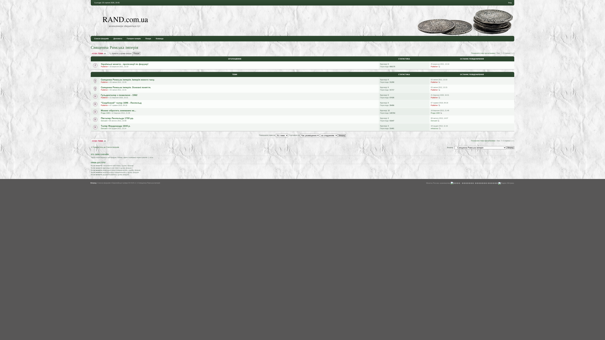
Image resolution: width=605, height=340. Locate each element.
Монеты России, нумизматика (438, 183)
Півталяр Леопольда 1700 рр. (117, 118)
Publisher (104, 67)
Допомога (117, 39)
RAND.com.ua (125, 19)
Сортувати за (294, 135)
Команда (159, 39)
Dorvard (104, 121)
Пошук (148, 39)
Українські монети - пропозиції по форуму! (124, 64)
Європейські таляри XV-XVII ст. (124, 183)
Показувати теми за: (267, 135)
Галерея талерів (134, 39)
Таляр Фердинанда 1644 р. (115, 126)
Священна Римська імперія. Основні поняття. (126, 87)
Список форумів (101, 39)
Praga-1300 (105, 113)
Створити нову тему (99, 52)
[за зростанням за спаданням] (333, 135)
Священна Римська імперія (114, 47)
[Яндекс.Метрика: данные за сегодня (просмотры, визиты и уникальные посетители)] (506, 183)
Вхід (510, 3)
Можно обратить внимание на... (118, 110)
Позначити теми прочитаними (483, 53)
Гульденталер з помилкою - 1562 (119, 95)
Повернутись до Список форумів (106, 147)
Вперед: (450, 147)
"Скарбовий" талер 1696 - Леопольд (121, 103)
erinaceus (434, 128)
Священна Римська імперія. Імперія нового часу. (128, 79)
